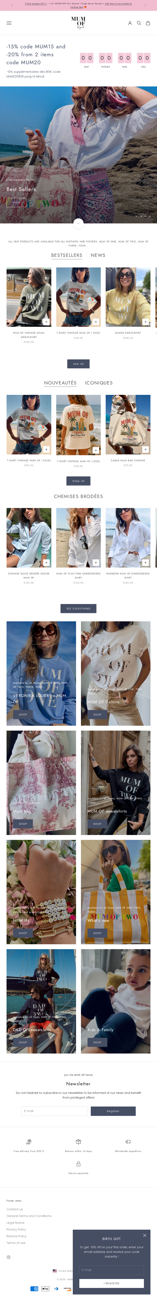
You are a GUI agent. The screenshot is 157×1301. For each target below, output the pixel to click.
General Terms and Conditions (29, 1216)
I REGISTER (111, 1283)
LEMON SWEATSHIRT (128, 333)
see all (78, 364)
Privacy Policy (16, 1229)
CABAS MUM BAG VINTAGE (128, 460)
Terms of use (16, 1243)
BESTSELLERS (67, 255)
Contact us (15, 1209)
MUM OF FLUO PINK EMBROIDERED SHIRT (78, 576)
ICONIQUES (99, 382)
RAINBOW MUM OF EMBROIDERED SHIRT (128, 576)
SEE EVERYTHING (78, 609)
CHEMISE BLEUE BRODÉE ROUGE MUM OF (29, 576)
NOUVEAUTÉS (60, 382)
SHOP (10, 215)
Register (113, 1111)
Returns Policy (17, 1236)
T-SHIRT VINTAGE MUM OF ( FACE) (78, 333)
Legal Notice (15, 1223)
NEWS (98, 255)
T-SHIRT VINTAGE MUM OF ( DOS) (78, 461)
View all (78, 481)
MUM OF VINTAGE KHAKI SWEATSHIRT (29, 335)
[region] (78, 154)
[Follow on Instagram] (9, 1257)
